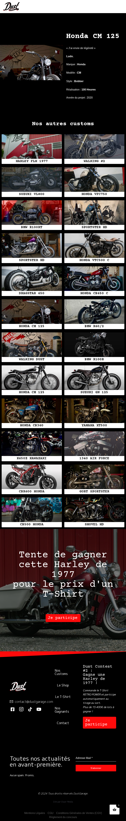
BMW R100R (94, 359)
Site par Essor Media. (63, 801)
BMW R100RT (31, 227)
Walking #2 (94, 161)
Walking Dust (31, 359)
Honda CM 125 (31, 326)
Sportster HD (94, 227)
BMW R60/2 (94, 326)
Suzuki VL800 (31, 194)
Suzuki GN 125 (94, 392)
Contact (63, 723)
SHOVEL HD (94, 524)
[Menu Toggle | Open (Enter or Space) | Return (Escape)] (118, 6)
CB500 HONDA (31, 524)
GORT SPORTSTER (94, 492)
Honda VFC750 (94, 194)
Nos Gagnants (62, 710)
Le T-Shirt (63, 696)
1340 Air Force (94, 458)
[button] (63, 618)
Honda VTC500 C (94, 260)
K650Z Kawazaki (32, 458)
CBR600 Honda (31, 492)
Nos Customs (61, 672)
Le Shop (63, 685)
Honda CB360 (31, 425)
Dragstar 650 (31, 293)
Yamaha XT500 (94, 425)
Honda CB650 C (94, 293)
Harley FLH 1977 (32, 161)
